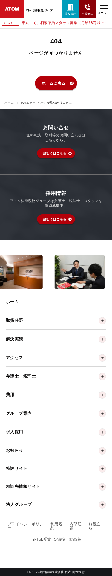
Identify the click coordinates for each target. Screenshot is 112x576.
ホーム (9, 102)
